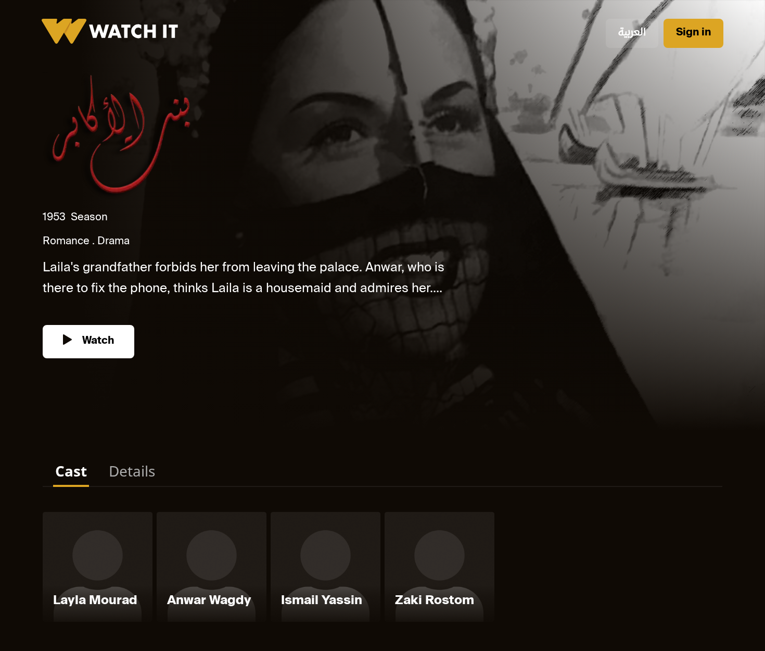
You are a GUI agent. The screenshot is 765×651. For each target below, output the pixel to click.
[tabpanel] (382, 569)
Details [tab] (132, 471)
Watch (97, 341)
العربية (632, 33)
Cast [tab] (71, 471)
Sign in (693, 33)
